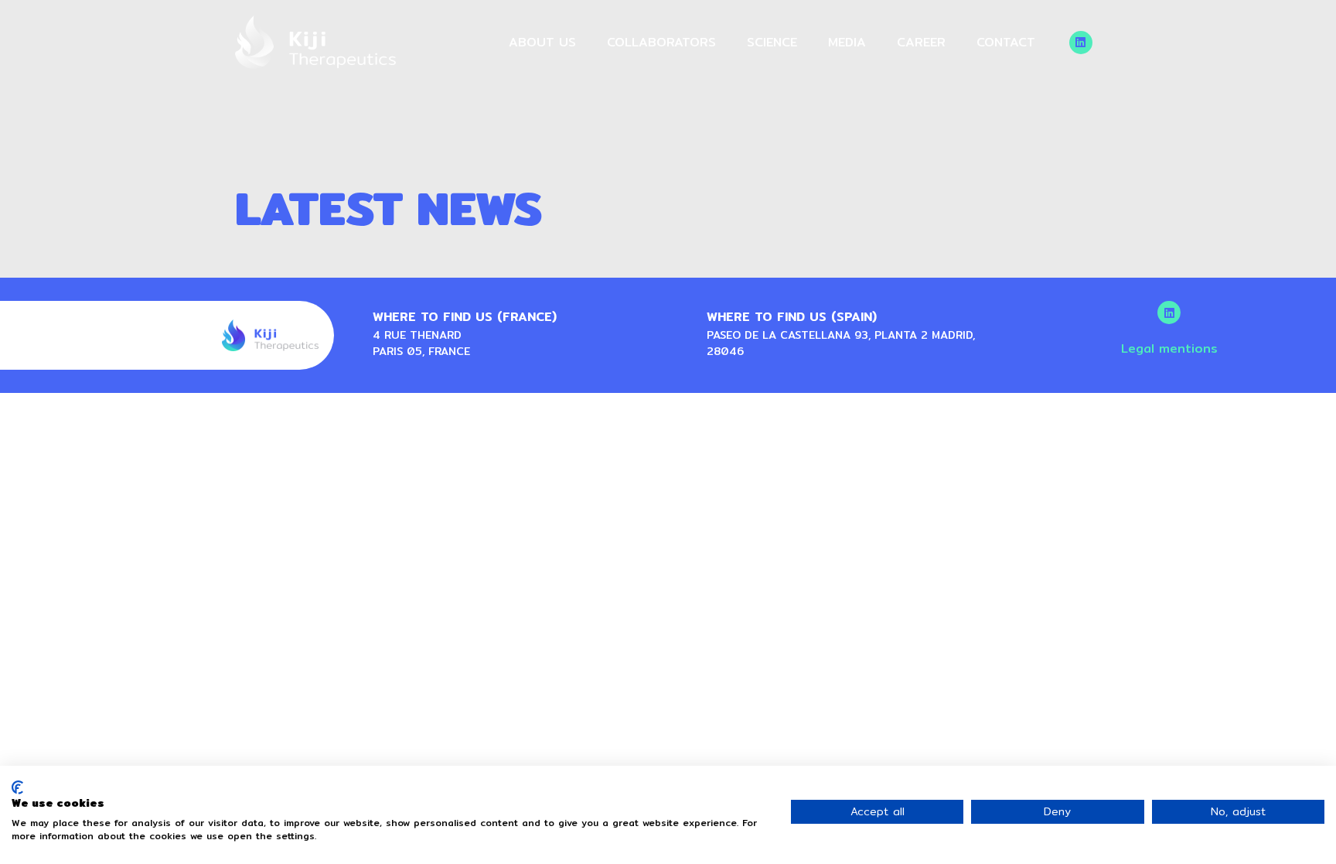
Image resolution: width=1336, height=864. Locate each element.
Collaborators (661, 42)
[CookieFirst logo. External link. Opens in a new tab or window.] (17, 787)
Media (847, 42)
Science (772, 42)
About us (542, 42)
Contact (1005, 42)
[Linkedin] (1080, 42)
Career (921, 42)
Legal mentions (1169, 348)
